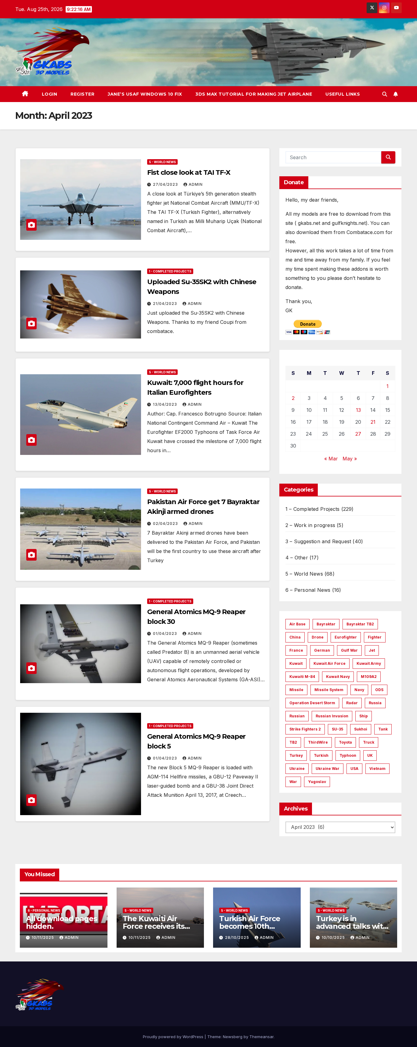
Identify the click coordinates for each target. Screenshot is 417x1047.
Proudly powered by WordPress (174, 1036)
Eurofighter (346, 637)
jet (372, 650)
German (322, 650)
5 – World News (304, 574)
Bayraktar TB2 (360, 624)
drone (318, 637)
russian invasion (332, 716)
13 (358, 410)
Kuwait (296, 663)
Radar (352, 703)
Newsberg (232, 1036)
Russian (297, 716)
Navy (359, 689)
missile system (328, 689)
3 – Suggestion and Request (318, 541)
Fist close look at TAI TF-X (188, 172)
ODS (379, 689)
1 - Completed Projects (170, 271)
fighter (375, 637)
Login (49, 94)
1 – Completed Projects (312, 509)
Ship (363, 716)
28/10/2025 (237, 937)
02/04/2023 (166, 523)
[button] (384, 94)
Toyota (345, 742)
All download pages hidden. (61, 922)
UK (370, 755)
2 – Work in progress (310, 525)
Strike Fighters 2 (305, 729)
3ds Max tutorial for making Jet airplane (253, 94)
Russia (375, 703)
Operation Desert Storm (312, 703)
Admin (196, 184)
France (296, 650)
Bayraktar (326, 624)
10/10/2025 (334, 937)
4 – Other (296, 558)
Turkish (321, 755)
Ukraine (297, 768)
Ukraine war (327, 768)
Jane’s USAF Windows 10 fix (145, 94)
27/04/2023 (166, 184)
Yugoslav (317, 781)
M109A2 (369, 676)
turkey (296, 755)
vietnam (377, 768)
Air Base (297, 624)
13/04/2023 (165, 404)
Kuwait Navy (338, 676)
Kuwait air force (330, 663)
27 (358, 434)
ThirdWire (318, 742)
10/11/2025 (43, 937)
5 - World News (162, 162)
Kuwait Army (369, 663)
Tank (383, 729)
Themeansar (261, 1036)
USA (354, 768)
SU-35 (337, 729)
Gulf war (349, 650)
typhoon (347, 755)
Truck (368, 742)
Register (82, 94)
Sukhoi (360, 729)
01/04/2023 (165, 633)
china (295, 637)
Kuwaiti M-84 (302, 676)
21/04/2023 (165, 303)
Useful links (342, 94)
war (293, 781)
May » (350, 459)
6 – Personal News (307, 590)
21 (373, 422)
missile (296, 689)
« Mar (331, 459)
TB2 (293, 742)
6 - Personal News (44, 910)
